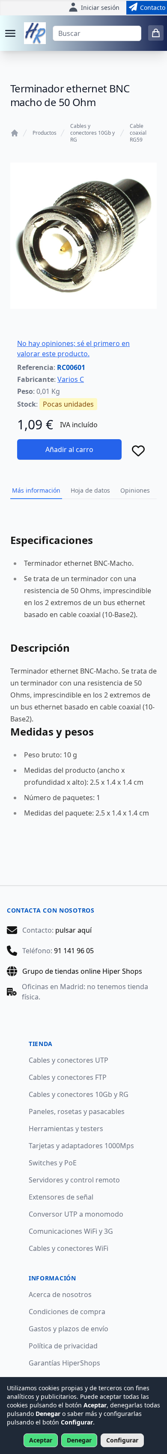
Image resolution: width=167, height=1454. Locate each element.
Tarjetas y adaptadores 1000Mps (81, 1145)
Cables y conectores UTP (68, 1060)
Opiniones (135, 490)
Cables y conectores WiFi (68, 1248)
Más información (36, 490)
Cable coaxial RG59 (138, 133)
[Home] (14, 133)
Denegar (79, 1440)
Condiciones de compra (67, 1311)
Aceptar (40, 1440)
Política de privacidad (63, 1346)
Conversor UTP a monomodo (76, 1214)
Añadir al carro (69, 449)
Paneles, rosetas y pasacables (77, 1111)
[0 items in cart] (156, 33)
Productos (45, 133)
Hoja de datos (90, 490)
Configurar (122, 1440)
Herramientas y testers (66, 1128)
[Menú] (10, 33)
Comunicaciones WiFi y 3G (71, 1231)
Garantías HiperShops (64, 1363)
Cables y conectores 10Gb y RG (92, 133)
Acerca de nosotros (60, 1294)
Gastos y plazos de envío (68, 1328)
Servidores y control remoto (74, 1180)
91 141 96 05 (74, 950)
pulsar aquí (73, 930)
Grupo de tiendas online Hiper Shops (82, 971)
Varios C (70, 379)
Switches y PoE (53, 1162)
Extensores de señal (61, 1197)
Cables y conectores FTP (68, 1077)
